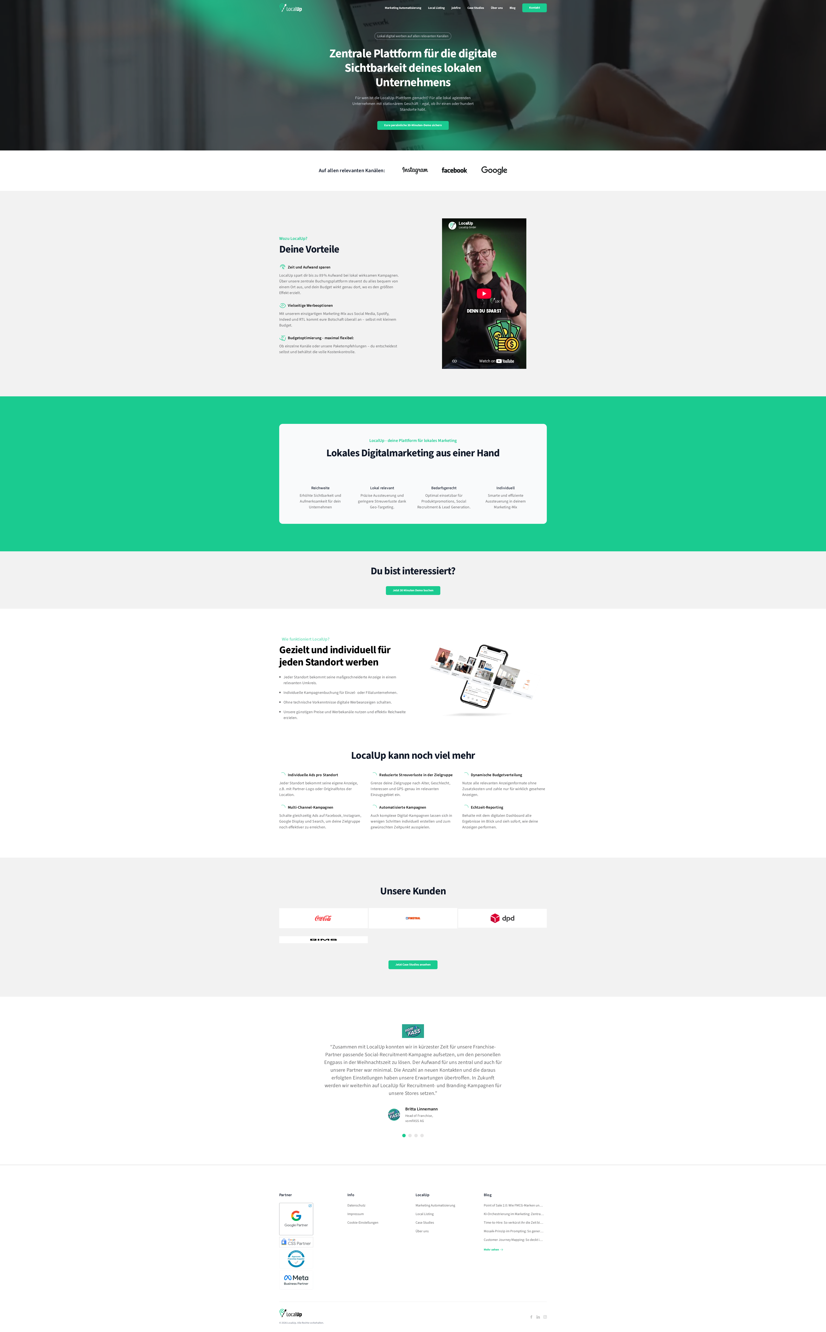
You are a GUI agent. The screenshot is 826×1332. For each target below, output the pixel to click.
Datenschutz (356, 1205)
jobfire (456, 8)
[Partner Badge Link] (296, 1219)
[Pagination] (404, 1135)
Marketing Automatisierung (403, 8)
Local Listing (436, 8)
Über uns (497, 8)
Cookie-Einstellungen (362, 1222)
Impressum (355, 1214)
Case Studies (475, 8)
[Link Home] (290, 7)
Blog (512, 8)
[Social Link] (531, 1317)
